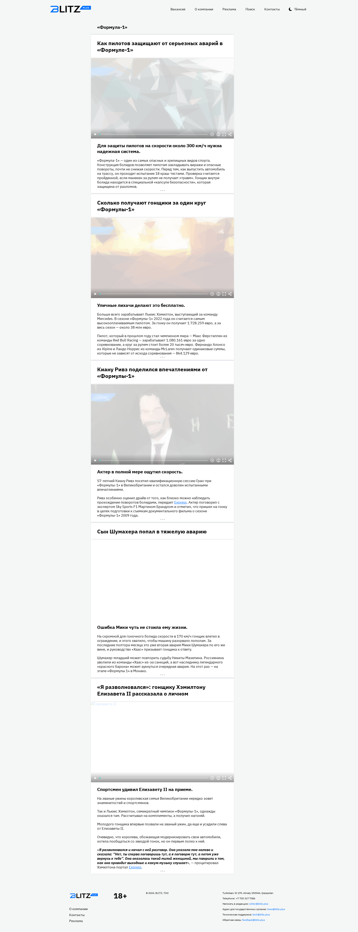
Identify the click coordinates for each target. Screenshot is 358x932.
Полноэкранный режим (224, 134)
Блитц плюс (70, 9)
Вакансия (178, 9)
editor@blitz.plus (258, 903)
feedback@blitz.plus (253, 919)
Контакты (272, 9)
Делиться (230, 134)
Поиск (250, 9)
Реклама (229, 9)
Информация (218, 134)
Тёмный (300, 9)
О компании (204, 9)
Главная (83, 895)
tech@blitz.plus (261, 914)
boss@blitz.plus (276, 909)
